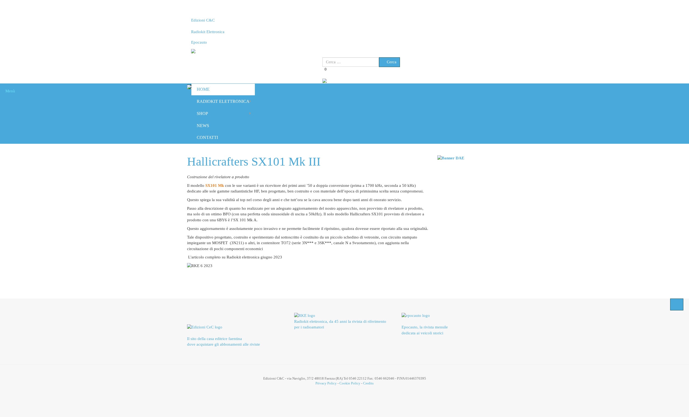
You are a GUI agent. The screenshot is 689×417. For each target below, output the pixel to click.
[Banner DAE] (450, 158)
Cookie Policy (349, 383)
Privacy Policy (326, 383)
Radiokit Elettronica (207, 32)
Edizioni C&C (203, 20)
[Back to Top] (676, 304)
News (203, 125)
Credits (368, 383)
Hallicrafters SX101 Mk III (254, 161)
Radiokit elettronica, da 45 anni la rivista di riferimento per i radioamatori (340, 324)
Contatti (207, 137)
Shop (202, 113)
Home (203, 89)
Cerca (391, 62)
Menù (9, 91)
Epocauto (199, 42)
